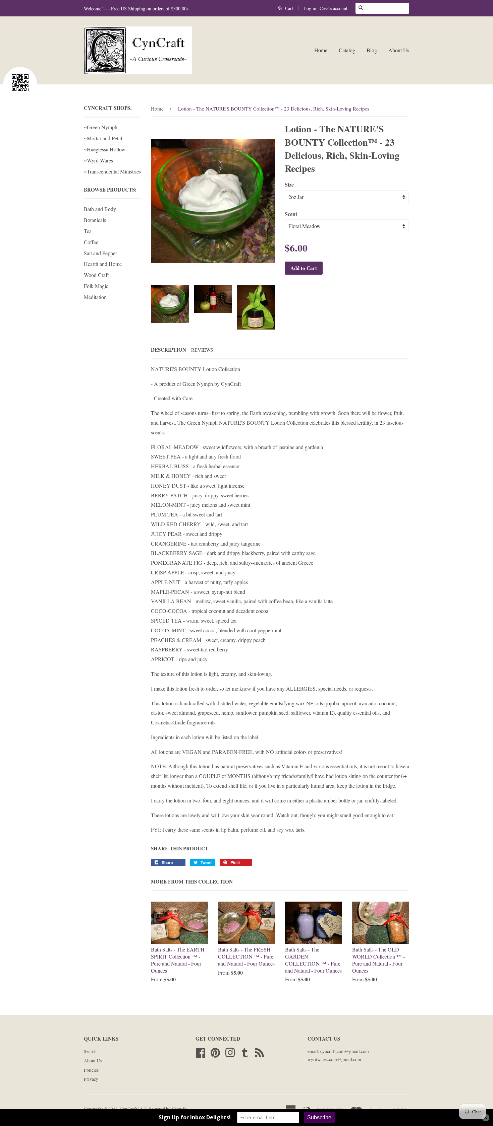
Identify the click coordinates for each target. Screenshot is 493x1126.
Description (168, 349)
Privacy (91, 1079)
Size (289, 184)
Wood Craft (96, 274)
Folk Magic (96, 285)
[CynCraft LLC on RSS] (259, 1052)
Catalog (347, 50)
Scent (291, 214)
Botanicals (95, 219)
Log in (310, 8)
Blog (372, 50)
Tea (88, 230)
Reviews (202, 349)
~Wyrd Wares (98, 160)
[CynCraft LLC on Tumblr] (245, 1052)
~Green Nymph (100, 127)
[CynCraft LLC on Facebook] (201, 1052)
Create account (333, 8)
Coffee (91, 241)
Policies (91, 1070)
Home (320, 50)
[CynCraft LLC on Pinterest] (215, 1052)
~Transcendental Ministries (112, 171)
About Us (398, 50)
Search (90, 1051)
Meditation (95, 296)
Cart (288, 8)
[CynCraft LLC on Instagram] (230, 1052)
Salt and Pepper (100, 253)
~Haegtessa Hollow (104, 149)
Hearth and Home (103, 263)
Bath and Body (100, 208)
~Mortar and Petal (103, 138)
